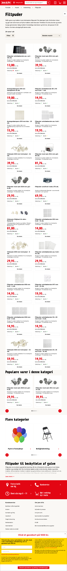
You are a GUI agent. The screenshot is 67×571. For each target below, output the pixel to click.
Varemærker (9, 526)
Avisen (7, 509)
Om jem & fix (38, 512)
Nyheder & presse (40, 509)
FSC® (36, 522)
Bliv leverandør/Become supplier (44, 526)
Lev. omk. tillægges (12, 68)
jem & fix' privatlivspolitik (51, 547)
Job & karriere (39, 506)
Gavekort (8, 516)
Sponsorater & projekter (42, 516)
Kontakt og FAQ (10, 512)
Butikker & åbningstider (12, 506)
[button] (33, 410)
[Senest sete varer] (65, 14)
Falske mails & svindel (11, 529)
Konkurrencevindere (41, 519)
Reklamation (9, 522)
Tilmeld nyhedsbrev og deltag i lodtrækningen (33, 567)
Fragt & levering (10, 519)
